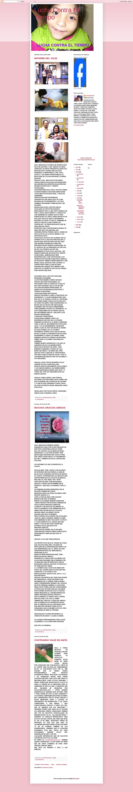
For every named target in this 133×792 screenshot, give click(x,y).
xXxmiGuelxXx (90, 95)
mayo (79, 195)
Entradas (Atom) (48, 767)
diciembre (80, 174)
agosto (79, 188)
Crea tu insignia (78, 88)
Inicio (52, 764)
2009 (77, 225)
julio (78, 190)
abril (78, 198)
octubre (79, 182)
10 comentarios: (39, 631)
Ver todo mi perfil (79, 125)
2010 (77, 172)
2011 (77, 169)
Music (79, 159)
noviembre (80, 178)
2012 (77, 167)
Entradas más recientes (42, 764)
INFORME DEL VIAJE (45, 58)
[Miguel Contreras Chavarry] (80, 87)
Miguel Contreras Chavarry (80, 57)
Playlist (83, 159)
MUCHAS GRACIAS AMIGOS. (50, 407)
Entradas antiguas (61, 764)
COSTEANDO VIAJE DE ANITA (50, 640)
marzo (79, 217)
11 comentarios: (39, 399)
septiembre (80, 184)
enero (79, 222)
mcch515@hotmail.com (52, 740)
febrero (79, 219)
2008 (77, 227)
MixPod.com (91, 159)
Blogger (77, 778)
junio (78, 193)
